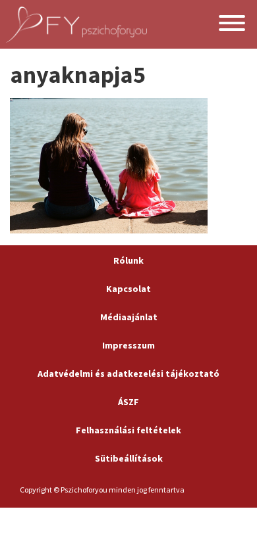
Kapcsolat (128, 289)
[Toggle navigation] (232, 24)
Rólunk (128, 260)
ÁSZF (128, 402)
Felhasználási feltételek (128, 430)
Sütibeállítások (129, 458)
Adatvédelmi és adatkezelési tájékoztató (128, 373)
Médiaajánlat (128, 317)
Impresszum (128, 345)
